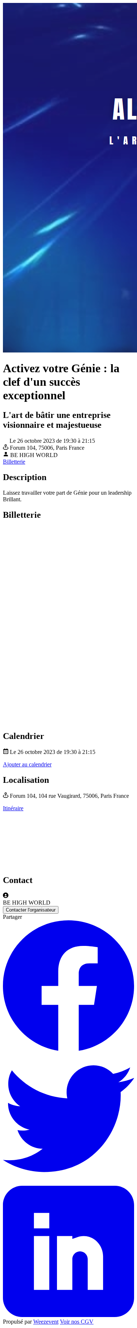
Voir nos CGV (77, 1321)
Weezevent (45, 1321)
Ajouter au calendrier (27, 764)
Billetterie (14, 462)
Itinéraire (13, 808)
